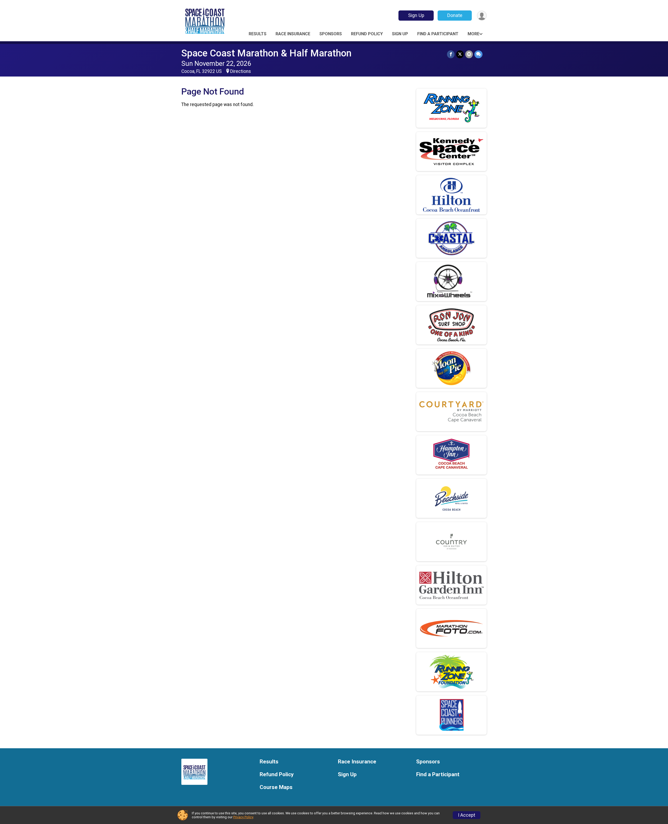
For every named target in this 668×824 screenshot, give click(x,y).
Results (257, 33)
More (473, 33)
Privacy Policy (243, 817)
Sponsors (330, 33)
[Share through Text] (478, 54)
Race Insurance (293, 33)
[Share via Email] (469, 54)
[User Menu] (482, 15)
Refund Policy (367, 33)
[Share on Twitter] (460, 54)
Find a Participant (437, 33)
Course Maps (276, 787)
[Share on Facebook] (451, 54)
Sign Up (416, 15)
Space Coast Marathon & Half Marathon (266, 53)
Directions (240, 71)
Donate (454, 15)
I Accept (466, 815)
